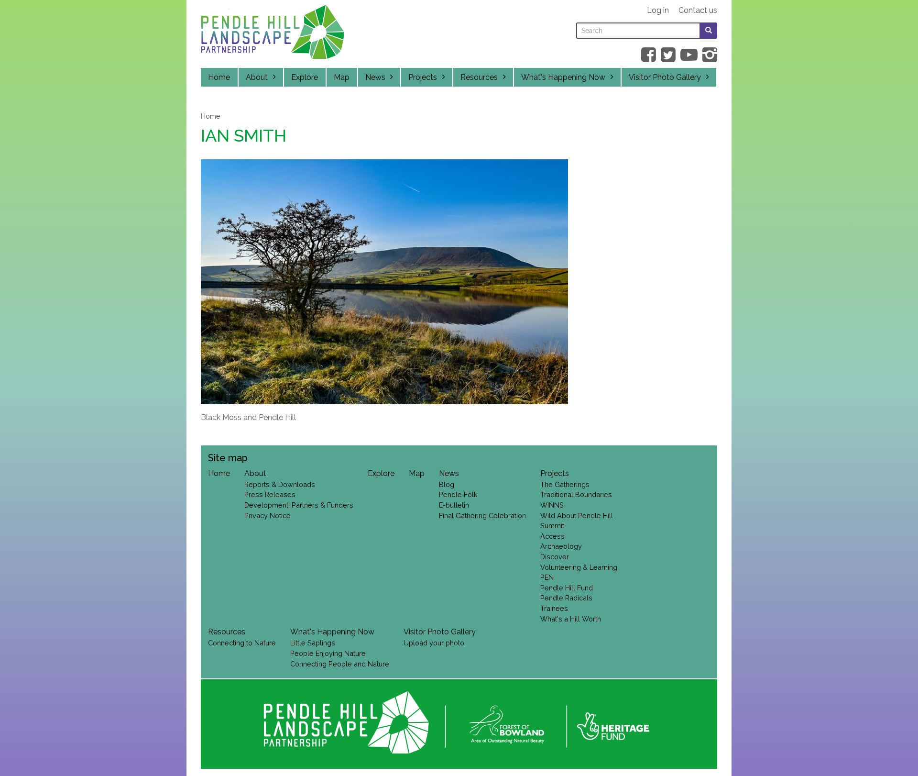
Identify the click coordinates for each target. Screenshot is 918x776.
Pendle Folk (458, 494)
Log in (658, 10)
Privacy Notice (267, 515)
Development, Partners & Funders (298, 505)
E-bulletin (454, 505)
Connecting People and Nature (339, 664)
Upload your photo (434, 643)
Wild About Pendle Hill (576, 515)
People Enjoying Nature (328, 653)
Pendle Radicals (566, 598)
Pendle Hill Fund (566, 588)
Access (552, 536)
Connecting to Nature (242, 643)
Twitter (668, 54)
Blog (446, 484)
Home (219, 77)
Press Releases (269, 494)
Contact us (697, 10)
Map (342, 77)
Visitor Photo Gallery (665, 77)
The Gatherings (565, 484)
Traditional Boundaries (576, 494)
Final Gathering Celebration (482, 515)
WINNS (552, 505)
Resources (479, 77)
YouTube (689, 54)
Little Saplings (312, 643)
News (375, 77)
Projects (422, 77)
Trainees (554, 608)
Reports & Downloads (279, 484)
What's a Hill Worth (570, 619)
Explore (304, 77)
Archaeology (561, 546)
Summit (552, 525)
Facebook (648, 54)
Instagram (709, 54)
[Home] (272, 34)
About (257, 77)
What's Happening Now (563, 77)
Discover (554, 557)
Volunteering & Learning (578, 567)
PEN (547, 577)
